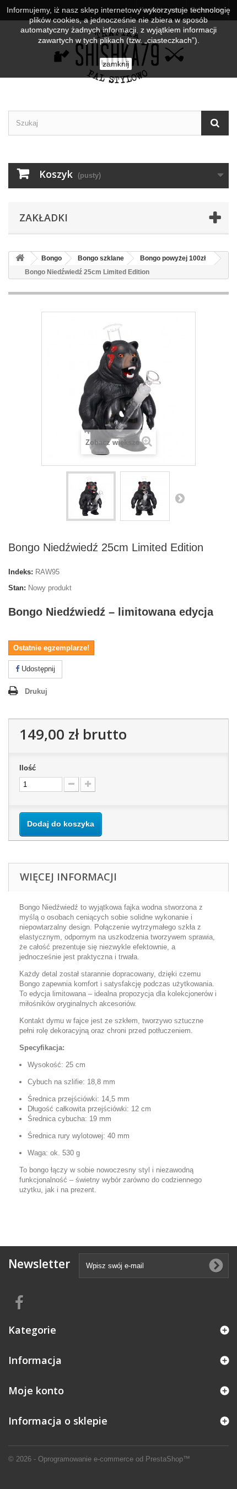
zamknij (116, 63)
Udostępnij (37, 669)
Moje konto (36, 1390)
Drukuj (36, 691)
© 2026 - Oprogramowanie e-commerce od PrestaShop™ (99, 1459)
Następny (179, 497)
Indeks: (20, 572)
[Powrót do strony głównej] (19, 258)
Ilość (27, 768)
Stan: (17, 588)
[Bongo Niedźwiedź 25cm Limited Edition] (91, 496)
